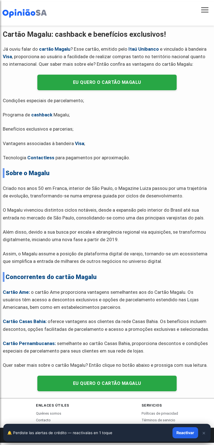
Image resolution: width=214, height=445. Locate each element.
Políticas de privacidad (160, 413)
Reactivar (185, 432)
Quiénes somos (48, 413)
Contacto (43, 420)
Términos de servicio (158, 420)
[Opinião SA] (24, 13)
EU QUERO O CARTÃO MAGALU (107, 82)
